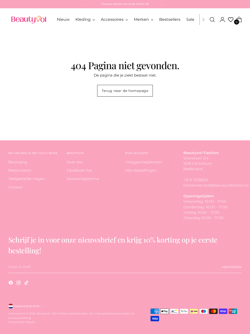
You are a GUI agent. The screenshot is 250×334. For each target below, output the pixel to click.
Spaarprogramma (83, 179)
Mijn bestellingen (140, 170)
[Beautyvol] (29, 19)
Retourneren (19, 170)
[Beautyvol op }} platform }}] (11, 283)
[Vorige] (88, 4)
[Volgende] (161, 4)
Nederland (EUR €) (27, 306)
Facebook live (79, 170)
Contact (15, 187)
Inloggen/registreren (143, 162)
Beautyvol (44, 313)
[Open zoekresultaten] (212, 19)
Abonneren (232, 267)
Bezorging (17, 162)
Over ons (75, 162)
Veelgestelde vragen (26, 179)
